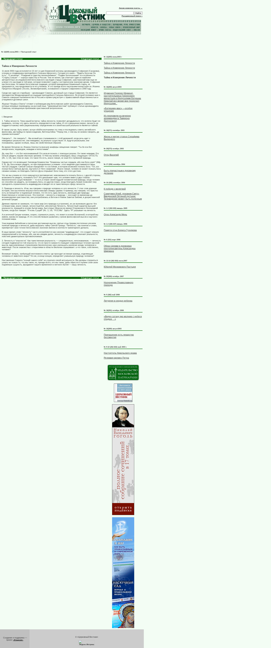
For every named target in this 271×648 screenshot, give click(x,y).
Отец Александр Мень (115, 214)
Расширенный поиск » (132, 16)
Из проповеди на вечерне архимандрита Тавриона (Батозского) (117, 118)
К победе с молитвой (115, 189)
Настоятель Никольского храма (120, 353)
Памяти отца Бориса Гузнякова (120, 230)
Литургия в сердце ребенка (118, 301)
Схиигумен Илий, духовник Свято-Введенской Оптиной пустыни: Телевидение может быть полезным (123, 196)
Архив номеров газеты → (131, 8)
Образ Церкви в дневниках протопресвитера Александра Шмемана (120, 248)
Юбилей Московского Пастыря (120, 267)
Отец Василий (111, 155)
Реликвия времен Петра (116, 358)
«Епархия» (18, 640)
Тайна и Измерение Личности (119, 63)
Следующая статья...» (91, 59)
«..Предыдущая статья (11, 59)
